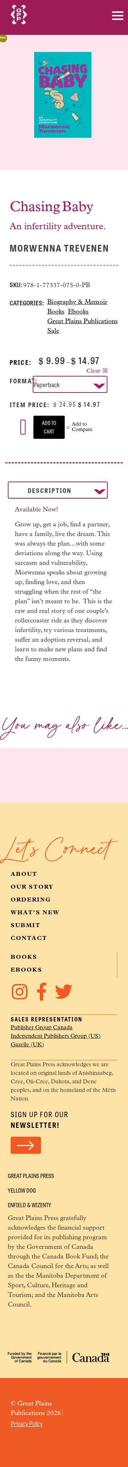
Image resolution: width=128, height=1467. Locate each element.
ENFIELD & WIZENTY (29, 1205)
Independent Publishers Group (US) (56, 1036)
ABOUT (24, 874)
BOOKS (24, 957)
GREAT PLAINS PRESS (31, 1176)
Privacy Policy (27, 1423)
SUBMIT (26, 926)
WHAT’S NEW (35, 913)
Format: (23, 380)
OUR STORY (32, 887)
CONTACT (29, 938)
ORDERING (31, 900)
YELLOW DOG (22, 1190)
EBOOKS (26, 970)
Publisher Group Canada (42, 1028)
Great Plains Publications (82, 322)
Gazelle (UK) (27, 1045)
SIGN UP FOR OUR (40, 1119)
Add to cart (49, 427)
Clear (93, 371)
